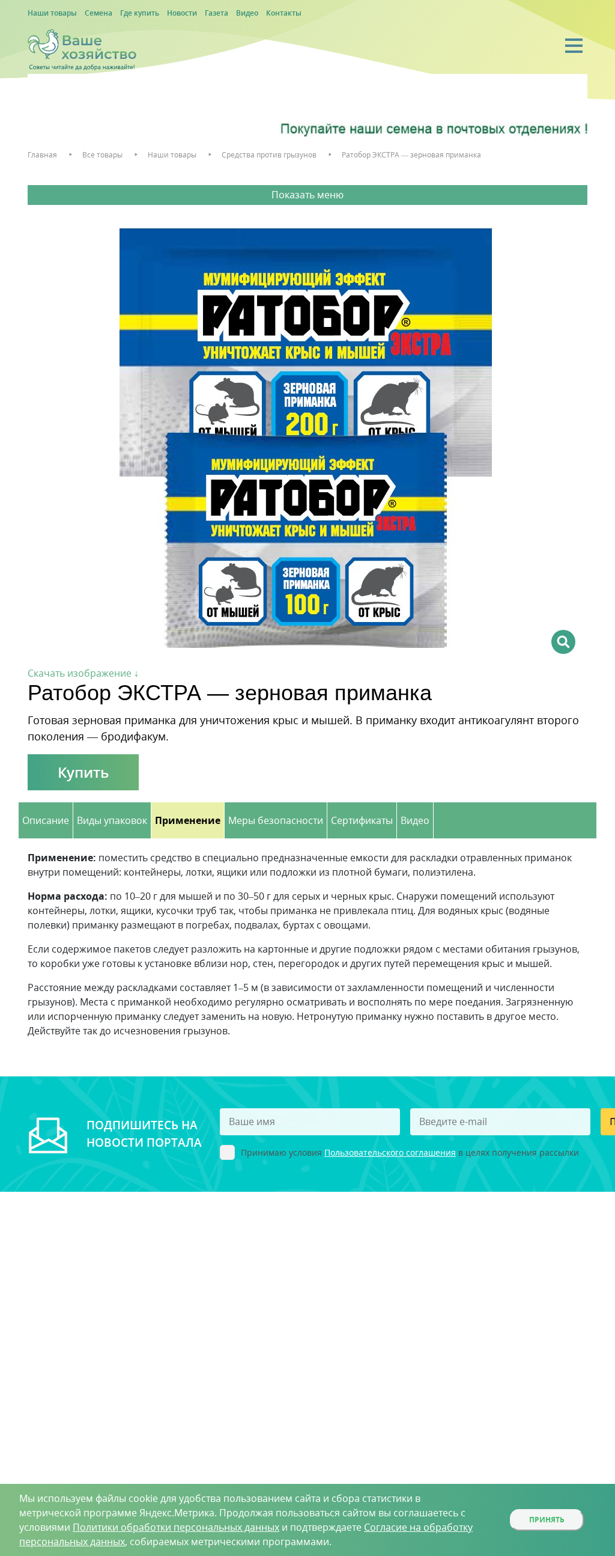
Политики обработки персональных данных (176, 1527)
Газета (216, 13)
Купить (83, 772)
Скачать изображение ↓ (83, 673)
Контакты (283, 13)
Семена (98, 13)
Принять (547, 1520)
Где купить (139, 13)
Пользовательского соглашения (390, 1152)
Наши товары (52, 13)
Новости (182, 13)
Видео (247, 13)
